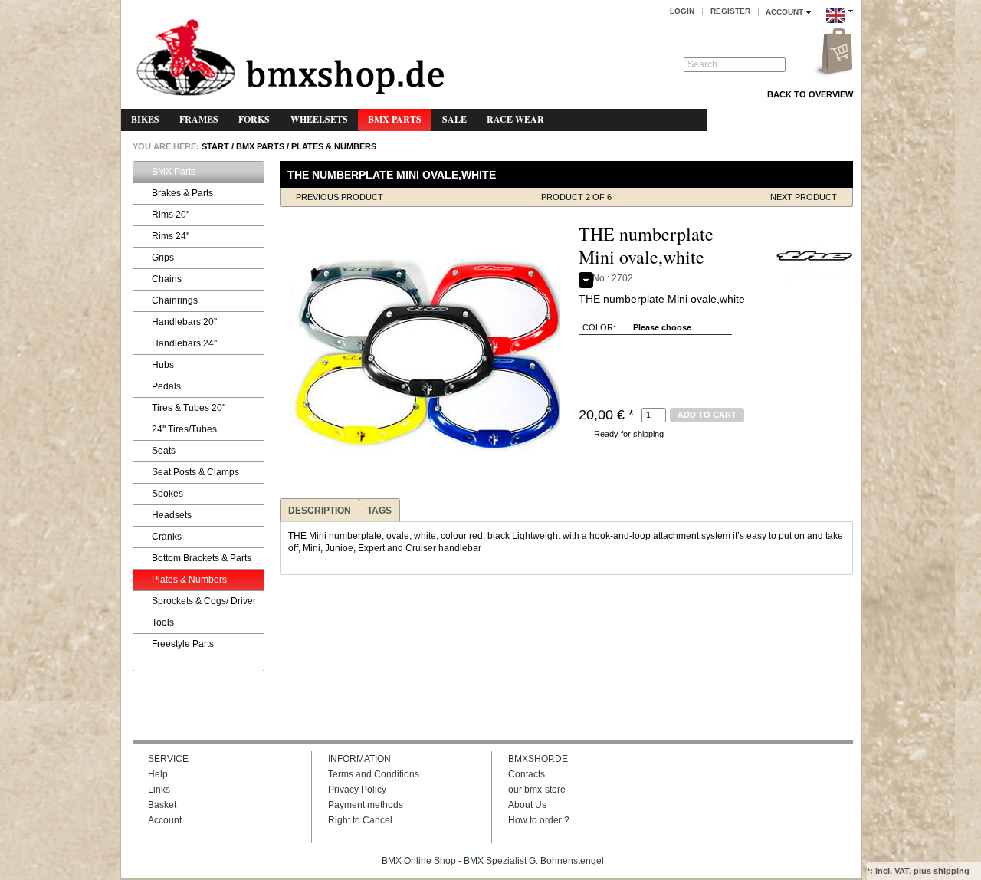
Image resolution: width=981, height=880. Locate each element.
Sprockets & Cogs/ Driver (204, 601)
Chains (167, 279)
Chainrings (175, 300)
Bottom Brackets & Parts (201, 558)
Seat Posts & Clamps (195, 472)
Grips (163, 257)
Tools (163, 622)
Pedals (166, 386)
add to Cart (707, 414)
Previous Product (339, 197)
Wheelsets (319, 119)
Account (165, 820)
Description (319, 510)
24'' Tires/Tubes (184, 429)
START (214, 146)
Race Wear (515, 119)
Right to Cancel (360, 820)
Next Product (803, 197)
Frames (198, 119)
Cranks (167, 536)
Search (702, 64)
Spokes (167, 493)
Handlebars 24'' (184, 343)
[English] (839, 25)
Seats (164, 450)
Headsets (172, 515)
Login (682, 11)
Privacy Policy (357, 789)
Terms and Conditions (373, 774)
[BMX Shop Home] (290, 59)
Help (158, 774)
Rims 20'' (170, 214)
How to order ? (538, 820)
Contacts (526, 774)
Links (159, 789)
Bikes (145, 119)
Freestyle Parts (183, 644)
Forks (254, 119)
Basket (162, 805)
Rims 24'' (170, 236)
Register (730, 11)
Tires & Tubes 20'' (188, 407)
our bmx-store (537, 789)
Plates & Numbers (333, 146)
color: (598, 327)
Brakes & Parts (182, 193)
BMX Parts (395, 119)
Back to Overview (810, 94)
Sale (454, 119)
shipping (951, 870)
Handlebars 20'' (184, 322)
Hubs (163, 365)
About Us (527, 805)
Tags (379, 510)
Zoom (294, 237)
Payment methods (365, 805)
